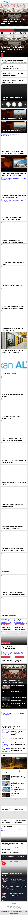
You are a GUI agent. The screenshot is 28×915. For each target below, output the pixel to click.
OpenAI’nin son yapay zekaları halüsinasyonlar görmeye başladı (13, 848)
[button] (1, 26)
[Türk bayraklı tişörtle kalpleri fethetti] (20, 815)
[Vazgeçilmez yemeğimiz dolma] (7, 815)
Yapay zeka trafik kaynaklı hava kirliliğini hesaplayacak (12, 843)
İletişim (7, 911)
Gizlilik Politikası (13, 911)
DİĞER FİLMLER (21, 856)
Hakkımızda (3, 911)
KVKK (22, 911)
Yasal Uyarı (16, 913)
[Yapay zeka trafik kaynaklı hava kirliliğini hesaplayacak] (14, 835)
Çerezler (18, 911)
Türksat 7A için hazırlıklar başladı (10, 852)
